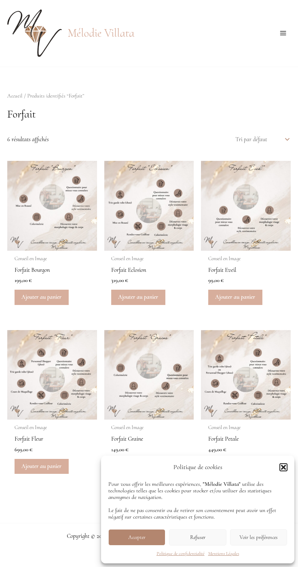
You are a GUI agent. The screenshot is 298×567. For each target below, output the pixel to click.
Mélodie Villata (101, 33)
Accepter (136, 537)
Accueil (15, 95)
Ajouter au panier (41, 297)
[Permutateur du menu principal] (283, 33)
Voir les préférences (258, 537)
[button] (283, 467)
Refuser (197, 537)
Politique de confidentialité (181, 553)
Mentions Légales (223, 553)
